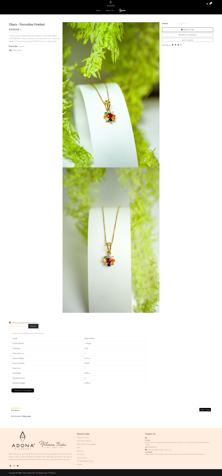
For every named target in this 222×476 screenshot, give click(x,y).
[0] (210, 4)
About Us (110, 10)
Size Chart (80, 451)
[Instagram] (14, 465)
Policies (79, 464)
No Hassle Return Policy (85, 461)
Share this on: (166, 45)
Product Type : (13, 46)
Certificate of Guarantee (23, 390)
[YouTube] (17, 465)
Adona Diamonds (83, 437)
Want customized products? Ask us (24, 323)
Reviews (33, 326)
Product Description (18, 326)
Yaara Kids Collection (84, 441)
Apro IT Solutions (50, 473)
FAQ (78, 448)
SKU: (10, 50)
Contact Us (81, 454)
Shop (98, 10)
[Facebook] (10, 465)
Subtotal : (165, 23)
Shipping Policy (82, 458)
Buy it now (187, 40)
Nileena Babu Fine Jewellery (86, 444)
